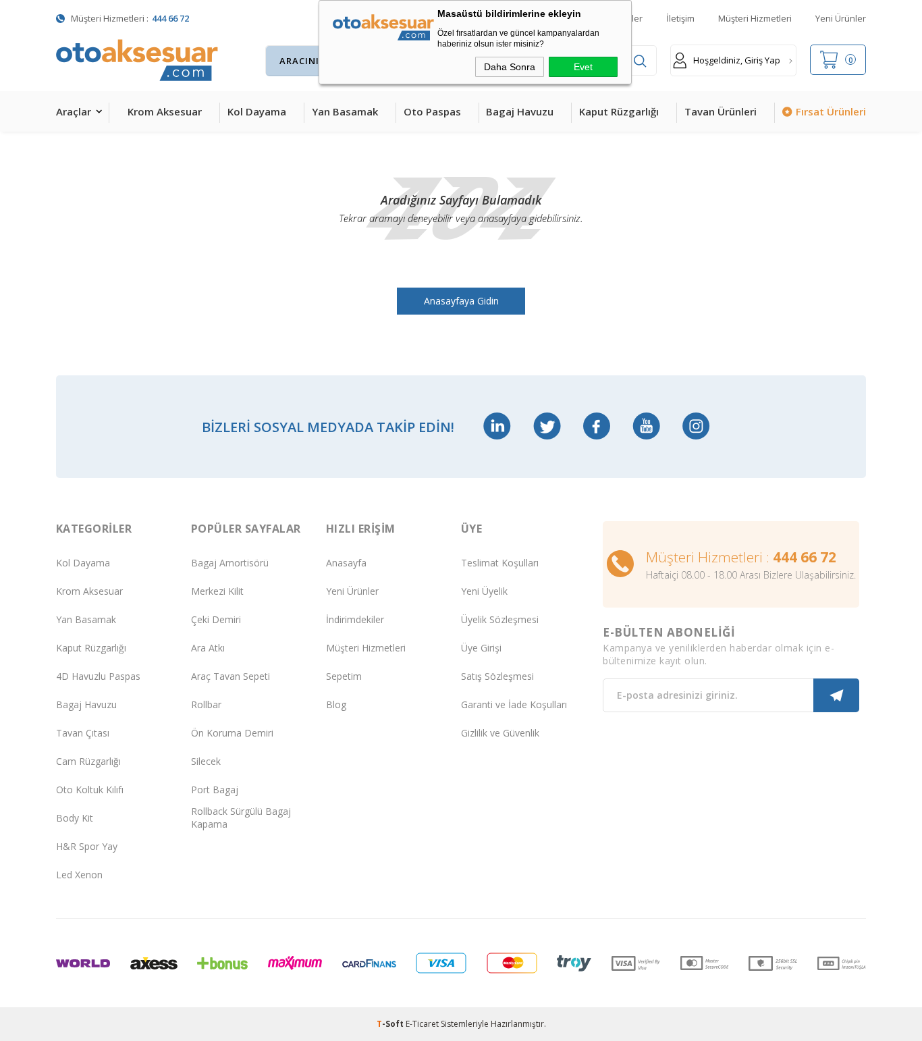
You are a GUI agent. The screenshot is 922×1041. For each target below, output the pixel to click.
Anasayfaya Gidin (461, 300)
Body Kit (74, 817)
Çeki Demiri (216, 619)
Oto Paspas (432, 111)
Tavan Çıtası (82, 732)
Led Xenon (79, 874)
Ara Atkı (208, 647)
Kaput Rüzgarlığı (619, 111)
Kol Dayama (256, 111)
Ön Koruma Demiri (232, 732)
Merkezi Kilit (217, 591)
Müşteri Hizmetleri (755, 18)
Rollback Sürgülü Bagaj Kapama (241, 817)
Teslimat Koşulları (500, 562)
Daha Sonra (509, 66)
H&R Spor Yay (86, 846)
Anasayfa (346, 562)
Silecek (206, 761)
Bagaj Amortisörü (230, 562)
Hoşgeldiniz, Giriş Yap (736, 60)
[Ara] (640, 61)
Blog (336, 704)
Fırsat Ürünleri (831, 111)
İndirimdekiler (355, 619)
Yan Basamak (345, 111)
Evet (583, 66)
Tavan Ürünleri (720, 111)
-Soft (391, 1024)
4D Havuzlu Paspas (98, 676)
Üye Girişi (481, 647)
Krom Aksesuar (165, 111)
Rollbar (206, 704)
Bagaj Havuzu (519, 111)
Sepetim (344, 676)
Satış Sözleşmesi (497, 676)
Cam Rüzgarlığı (88, 761)
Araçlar (73, 111)
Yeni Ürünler (840, 18)
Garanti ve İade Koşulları (514, 704)
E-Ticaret (422, 1024)
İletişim (680, 18)
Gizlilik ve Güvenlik (500, 732)
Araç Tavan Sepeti (230, 676)
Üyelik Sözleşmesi (500, 619)
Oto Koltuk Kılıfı (90, 789)
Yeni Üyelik (484, 591)
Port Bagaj (214, 789)
